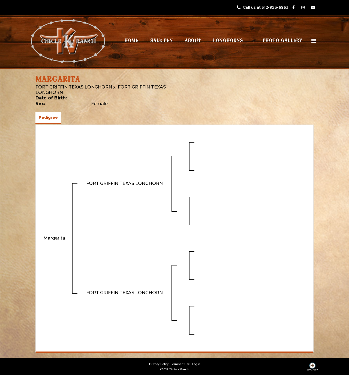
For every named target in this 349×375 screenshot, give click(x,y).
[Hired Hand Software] (312, 368)
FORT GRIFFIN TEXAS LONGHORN (73, 87)
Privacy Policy (159, 364)
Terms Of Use (180, 364)
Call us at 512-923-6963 (266, 7)
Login (196, 364)
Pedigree (48, 117)
